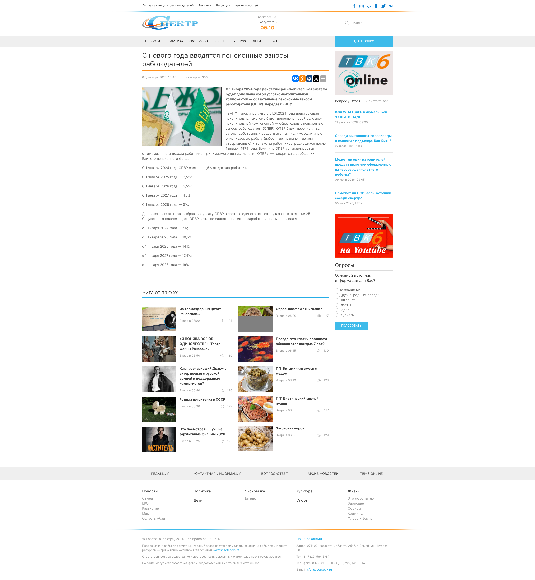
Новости (150, 491)
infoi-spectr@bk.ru (319, 569)
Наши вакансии (309, 539)
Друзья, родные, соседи (359, 295)
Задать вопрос (364, 41)
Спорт (301, 500)
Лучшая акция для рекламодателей (168, 5)
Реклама (205, 5)
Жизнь (354, 491)
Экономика (255, 491)
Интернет (346, 300)
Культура (304, 491)
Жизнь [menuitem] (220, 41)
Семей (147, 498)
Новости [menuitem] (152, 41)
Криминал (356, 513)
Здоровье (356, 503)
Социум (354, 508)
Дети (198, 500)
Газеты (344, 305)
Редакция (223, 5)
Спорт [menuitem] (272, 41)
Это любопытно (361, 498)
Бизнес (251, 498)
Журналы (346, 315)
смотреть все (378, 101)
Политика (202, 491)
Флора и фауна (360, 518)
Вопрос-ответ (274, 473)
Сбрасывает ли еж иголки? (299, 309)
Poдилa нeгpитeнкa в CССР (202, 399)
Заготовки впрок (290, 428)
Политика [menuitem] (174, 41)
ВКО (145, 503)
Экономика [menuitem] (198, 41)
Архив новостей (246, 5)
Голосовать (351, 325)
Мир (145, 513)
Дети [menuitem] (257, 41)
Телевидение (349, 290)
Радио (344, 310)
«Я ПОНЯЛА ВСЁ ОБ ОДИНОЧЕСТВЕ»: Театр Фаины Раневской (200, 344)
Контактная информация (217, 473)
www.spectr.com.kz (226, 550)
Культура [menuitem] (239, 41)
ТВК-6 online (371, 473)
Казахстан (150, 508)
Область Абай (153, 518)
